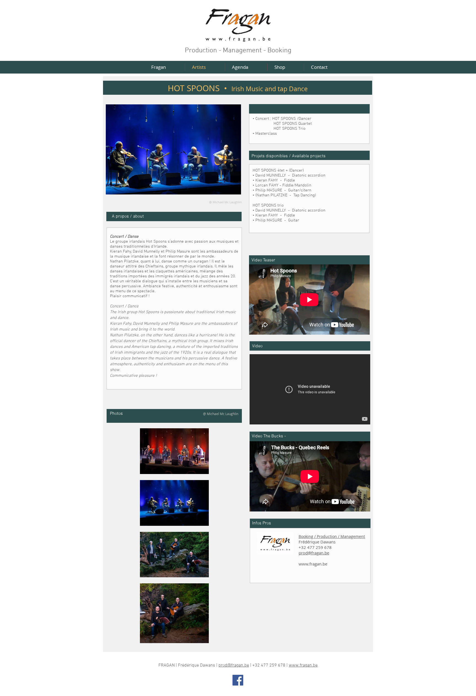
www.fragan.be (313, 564)
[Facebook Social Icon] (237, 680)
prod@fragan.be (314, 553)
